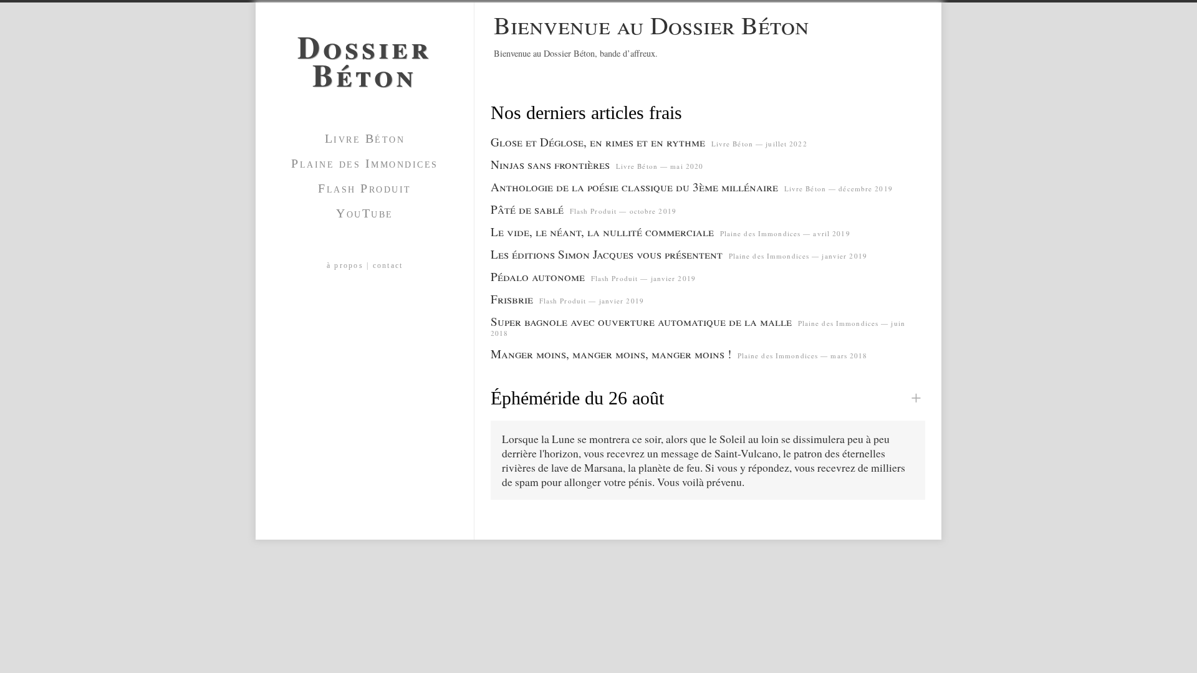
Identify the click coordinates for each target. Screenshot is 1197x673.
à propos (345, 265)
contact (388, 265)
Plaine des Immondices (364, 163)
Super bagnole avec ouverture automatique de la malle (641, 321)
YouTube (364, 213)
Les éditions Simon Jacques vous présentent (607, 254)
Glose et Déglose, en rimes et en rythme (598, 142)
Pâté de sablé (527, 209)
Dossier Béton (364, 56)
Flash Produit (364, 188)
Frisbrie (512, 299)
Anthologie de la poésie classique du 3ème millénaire (634, 186)
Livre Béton (365, 138)
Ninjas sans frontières (550, 164)
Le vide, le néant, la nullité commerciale (602, 231)
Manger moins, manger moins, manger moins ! (611, 353)
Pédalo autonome (538, 276)
